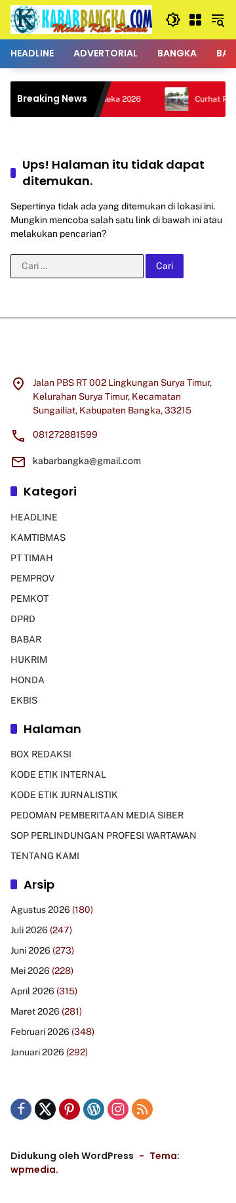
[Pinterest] (69, 1109)
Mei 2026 (30, 970)
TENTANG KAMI (44, 856)
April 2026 (32, 991)
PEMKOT (29, 598)
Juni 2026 (30, 950)
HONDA (27, 680)
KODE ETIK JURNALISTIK (64, 795)
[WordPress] (93, 1109)
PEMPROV (32, 578)
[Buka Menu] (195, 20)
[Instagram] (118, 1109)
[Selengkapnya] (118, 355)
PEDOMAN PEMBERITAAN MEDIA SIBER (97, 815)
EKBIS (23, 700)
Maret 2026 (35, 1011)
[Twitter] (45, 1109)
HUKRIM (28, 659)
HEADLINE (34, 517)
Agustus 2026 (40, 909)
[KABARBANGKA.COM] (81, 19)
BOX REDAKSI (40, 754)
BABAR (25, 639)
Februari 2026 (39, 1031)
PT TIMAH (31, 558)
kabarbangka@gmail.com (87, 460)
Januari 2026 (37, 1052)
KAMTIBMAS (38, 537)
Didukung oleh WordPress (72, 1155)
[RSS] (142, 1109)
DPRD (22, 619)
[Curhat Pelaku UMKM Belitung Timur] (167, 99)
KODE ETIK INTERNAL (58, 774)
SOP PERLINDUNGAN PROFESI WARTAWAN (103, 835)
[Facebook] (20, 1109)
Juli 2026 (29, 930)
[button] (173, 20)
